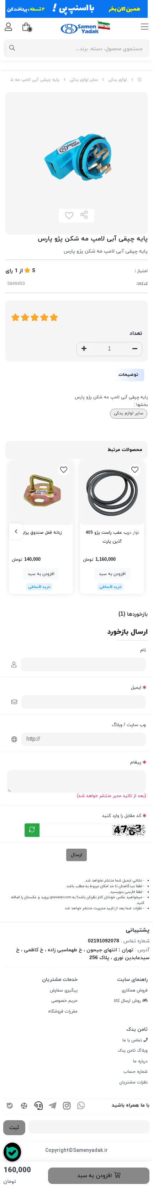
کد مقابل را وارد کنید (121, 816)
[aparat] (24, 1106)
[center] (12, 48)
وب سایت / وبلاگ (129, 725)
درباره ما (140, 1061)
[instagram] (67, 1106)
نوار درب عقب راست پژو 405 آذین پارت (112, 537)
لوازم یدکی (117, 80)
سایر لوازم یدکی (84, 80)
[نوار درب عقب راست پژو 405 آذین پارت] (112, 493)
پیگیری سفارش (64, 990)
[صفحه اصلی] (139, 80)
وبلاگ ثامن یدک (133, 1051)
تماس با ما (132, 1040)
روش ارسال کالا (128, 1001)
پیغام (135, 762)
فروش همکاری (135, 990)
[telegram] (52, 1106)
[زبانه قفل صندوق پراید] (41, 493)
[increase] (84, 349)
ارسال (76, 855)
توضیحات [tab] (128, 375)
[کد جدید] (32, 830)
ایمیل (136, 687)
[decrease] (135, 349)
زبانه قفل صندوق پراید (41, 532)
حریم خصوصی (64, 1001)
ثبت (14, 1128)
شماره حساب (135, 1072)
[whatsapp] (81, 1106)
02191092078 (103, 941)
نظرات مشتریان (133, 1082)
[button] (137, 531)
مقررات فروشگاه (63, 1011)
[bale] (10, 1106)
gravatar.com (60, 897)
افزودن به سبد (95, 1176)
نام (143, 650)
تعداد (136, 333)
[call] (38, 1106)
